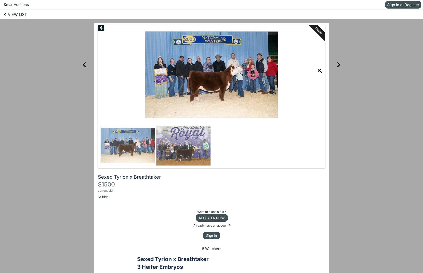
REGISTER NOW (212, 218)
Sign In (211, 235)
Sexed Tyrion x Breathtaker (129, 177)
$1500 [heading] (106, 184)
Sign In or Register (403, 4)
